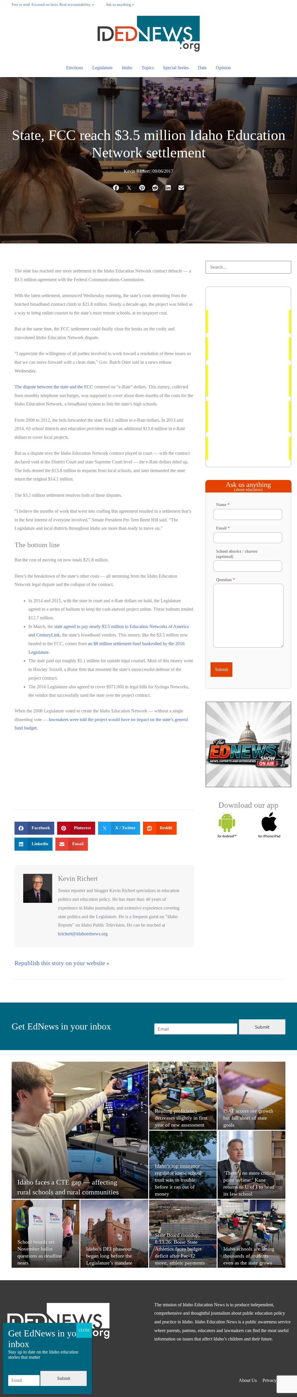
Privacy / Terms (276, 1380)
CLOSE (84, 1330)
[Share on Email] (181, 187)
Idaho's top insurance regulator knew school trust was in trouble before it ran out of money (247, 416)
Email (223, 528)
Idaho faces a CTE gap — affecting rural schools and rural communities (246, 448)
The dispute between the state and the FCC (54, 386)
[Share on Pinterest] (141, 187)
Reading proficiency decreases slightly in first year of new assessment (241, 381)
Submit (221, 669)
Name (222, 505)
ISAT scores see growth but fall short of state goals (247, 349)
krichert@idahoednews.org (83, 933)
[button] (285, 4)
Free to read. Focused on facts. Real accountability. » (53, 5)
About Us (248, 1380)
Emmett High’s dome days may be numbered (245, 321)
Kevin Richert (137, 171)
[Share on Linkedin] (168, 187)
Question (225, 580)
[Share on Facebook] (115, 187)
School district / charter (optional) (237, 554)
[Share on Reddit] (155, 187)
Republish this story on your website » (62, 963)
